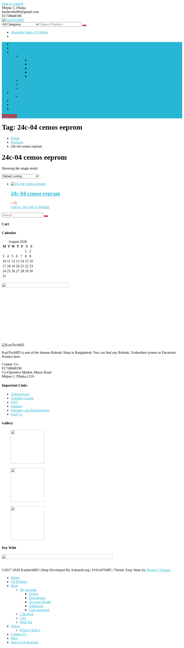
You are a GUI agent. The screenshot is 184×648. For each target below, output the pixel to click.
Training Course (22, 398)
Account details (40, 68)
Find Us (16, 414)
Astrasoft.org (20, 394)
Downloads (37, 64)
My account (28, 56)
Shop (14, 52)
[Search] (46, 216)
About (15, 92)
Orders (33, 60)
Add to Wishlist (38, 207)
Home (15, 44)
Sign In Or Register (24, 109)
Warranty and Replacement (30, 410)
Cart (23, 84)
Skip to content (12, 4)
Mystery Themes (158, 570)
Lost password (39, 76)
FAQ (14, 402)
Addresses (36, 72)
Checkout (26, 80)
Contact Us (19, 100)
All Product (19, 48)
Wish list (26, 88)
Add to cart (19, 207)
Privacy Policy (30, 96)
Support (16, 406)
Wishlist (9, 116)
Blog (14, 104)
